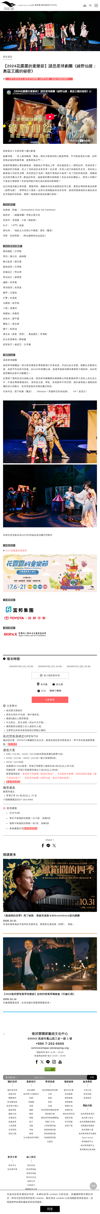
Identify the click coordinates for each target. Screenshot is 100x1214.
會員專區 (87, 1081)
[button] (90, 5)
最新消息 (12, 1094)
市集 (31, 1130)
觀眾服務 (69, 1098)
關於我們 (12, 1081)
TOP (93, 1186)
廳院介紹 (12, 1114)
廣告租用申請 (69, 1114)
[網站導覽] (84, 5)
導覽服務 (69, 1102)
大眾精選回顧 (50, 1126)
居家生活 (31, 1181)
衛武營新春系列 (87, 1114)
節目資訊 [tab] (7, 56)
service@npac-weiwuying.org (50, 1048)
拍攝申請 (69, 1110)
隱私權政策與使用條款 (30, 1202)
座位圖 (59, 684)
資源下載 (69, 1126)
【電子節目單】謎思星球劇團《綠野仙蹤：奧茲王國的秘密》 (39, 79)
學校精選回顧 (50, 1133)
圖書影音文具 (31, 1189)
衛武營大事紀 (12, 1106)
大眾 (50, 1094)
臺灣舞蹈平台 (87, 1141)
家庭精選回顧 (50, 1130)
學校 (50, 1102)
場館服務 (68, 1081)
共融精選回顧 (50, 1137)
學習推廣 (50, 1081)
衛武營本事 (12, 1169)
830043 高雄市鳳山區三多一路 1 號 (50, 1038)
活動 (31, 1126)
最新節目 (31, 1081)
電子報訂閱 (10, 1077)
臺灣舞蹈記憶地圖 (87, 1149)
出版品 (50, 1141)
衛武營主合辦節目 (31, 1094)
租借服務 (69, 1094)
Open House (87, 1138)
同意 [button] (50, 1209)
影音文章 (12, 1157)
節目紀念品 (31, 1177)
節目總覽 (31, 1090)
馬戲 (31, 1118)
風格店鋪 (69, 1118)
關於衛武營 (12, 1090)
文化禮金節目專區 (31, 1137)
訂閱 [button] (92, 1077)
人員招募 (12, 1126)
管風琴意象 (31, 1173)
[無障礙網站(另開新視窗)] (50, 1069)
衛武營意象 (31, 1169)
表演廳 (44, 684)
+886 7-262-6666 (50, 1043)
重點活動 (87, 1105)
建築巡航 (12, 1110)
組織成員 (12, 1122)
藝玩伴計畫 (69, 1090)
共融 (50, 1106)
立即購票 (50, 700)
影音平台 (12, 1165)
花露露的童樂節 (87, 1126)
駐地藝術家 (12, 1102)
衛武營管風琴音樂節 (87, 1133)
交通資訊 (12, 1118)
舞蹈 (31, 1114)
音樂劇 (31, 1102)
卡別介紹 (87, 1090)
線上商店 (31, 1157)
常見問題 (69, 1122)
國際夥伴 (12, 1098)
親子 (31, 1122)
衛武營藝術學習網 (50, 1090)
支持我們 (12, 1130)
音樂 (31, 1106)
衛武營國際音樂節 (87, 1122)
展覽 (31, 1133)
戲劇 (31, 1110)
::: (1, 2)
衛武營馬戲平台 (87, 1145)
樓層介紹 (69, 1106)
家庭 (50, 1098)
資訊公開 (12, 1133)
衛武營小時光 (87, 1118)
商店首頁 (31, 1165)
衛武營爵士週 (87, 1130)
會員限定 (87, 1098)
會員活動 (87, 1094)
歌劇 (31, 1098)
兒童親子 (31, 1185)
